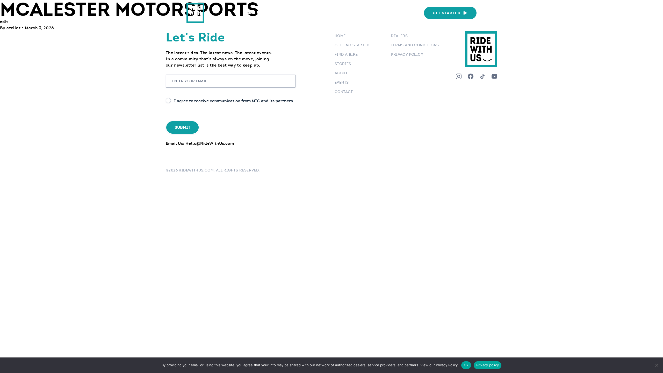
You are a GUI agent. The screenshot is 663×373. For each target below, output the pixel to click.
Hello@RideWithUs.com (209, 143)
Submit (182, 127)
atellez (14, 28)
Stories (343, 63)
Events (370, 12)
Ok (466, 365)
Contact (344, 91)
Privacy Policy (407, 54)
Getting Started (352, 45)
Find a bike (346, 54)
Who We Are (402, 12)
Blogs (345, 12)
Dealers (399, 35)
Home (340, 35)
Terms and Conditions (415, 45)
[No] (656, 365)
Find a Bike (254, 12)
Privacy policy (487, 365)
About (341, 73)
